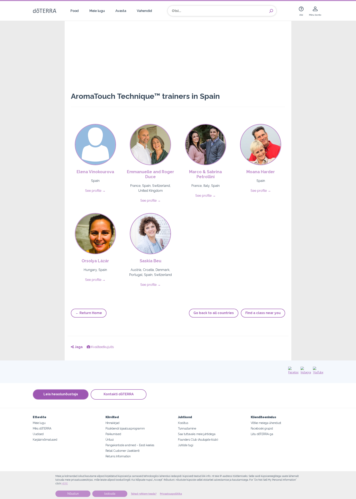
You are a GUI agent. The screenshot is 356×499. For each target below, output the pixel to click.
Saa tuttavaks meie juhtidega (196, 434)
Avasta (120, 11)
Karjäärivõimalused (45, 439)
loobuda (109, 493)
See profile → (95, 191)
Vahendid (144, 11)
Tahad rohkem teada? (144, 493)
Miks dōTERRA (42, 428)
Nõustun (73, 493)
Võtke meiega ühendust (266, 423)
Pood (74, 11)
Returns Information (118, 456)
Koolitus (183, 423)
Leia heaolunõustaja (60, 394)
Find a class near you (263, 313)
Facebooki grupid (262, 428)
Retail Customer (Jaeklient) (122, 450)
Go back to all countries (213, 313)
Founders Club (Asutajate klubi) (198, 439)
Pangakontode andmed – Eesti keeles (129, 445)
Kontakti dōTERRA (119, 394)
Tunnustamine (187, 428)
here (64, 483)
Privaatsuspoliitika (171, 493)
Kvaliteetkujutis (102, 347)
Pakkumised (113, 434)
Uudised (38, 434)
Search (271, 11)
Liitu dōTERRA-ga (262, 434)
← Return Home (88, 313)
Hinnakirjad (112, 423)
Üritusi (109, 439)
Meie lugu (97, 11)
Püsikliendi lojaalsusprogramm (125, 428)
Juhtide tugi (185, 445)
